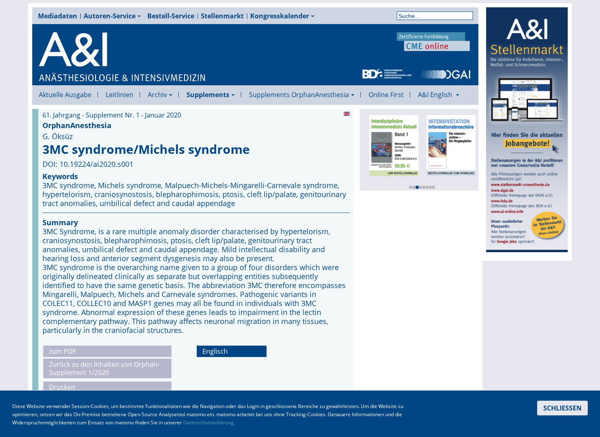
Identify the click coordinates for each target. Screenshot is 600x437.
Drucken (62, 387)
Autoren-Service (110, 16)
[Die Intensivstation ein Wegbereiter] (449, 144)
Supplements (208, 94)
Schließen (562, 408)
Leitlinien (119, 94)
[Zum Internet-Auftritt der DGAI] (445, 73)
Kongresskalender (279, 16)
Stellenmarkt (222, 16)
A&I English (436, 94)
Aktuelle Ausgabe (65, 94)
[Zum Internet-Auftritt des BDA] (386, 73)
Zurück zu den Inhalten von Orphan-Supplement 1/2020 (104, 368)
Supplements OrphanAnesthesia (299, 94)
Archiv (157, 94)
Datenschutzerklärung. (209, 422)
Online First (386, 94)
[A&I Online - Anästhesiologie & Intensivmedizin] (122, 57)
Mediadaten (57, 16)
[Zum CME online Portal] (433, 40)
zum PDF (62, 351)
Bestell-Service (170, 16)
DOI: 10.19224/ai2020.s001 (87, 164)
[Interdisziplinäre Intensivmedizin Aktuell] (391, 144)
